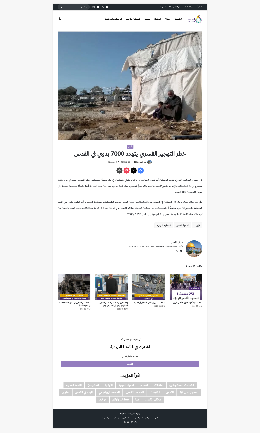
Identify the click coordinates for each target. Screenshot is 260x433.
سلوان (65, 392)
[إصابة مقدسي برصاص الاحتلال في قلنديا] (148, 287)
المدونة (157, 19)
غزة (137, 399)
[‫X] (134, 171)
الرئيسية (178, 19)
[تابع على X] (137, 162)
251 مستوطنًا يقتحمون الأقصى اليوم (187, 302)
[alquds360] (194, 19)
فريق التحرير (142, 162)
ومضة (147, 19)
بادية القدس (181, 225)
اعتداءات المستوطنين (181, 385)
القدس (170, 392)
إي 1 (196, 225)
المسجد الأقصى (135, 392)
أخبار (130, 146)
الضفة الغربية (74, 385)
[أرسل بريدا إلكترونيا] (135, 162)
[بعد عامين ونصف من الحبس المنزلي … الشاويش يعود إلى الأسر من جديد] (111, 287)
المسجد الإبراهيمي (109, 392)
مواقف (102, 399)
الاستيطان (93, 385)
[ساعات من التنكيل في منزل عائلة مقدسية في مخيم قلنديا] (74, 287)
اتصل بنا (163, 6)
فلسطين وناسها (133, 19)
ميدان (167, 19)
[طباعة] (119, 171)
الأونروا (109, 385)
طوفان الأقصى (153, 399)
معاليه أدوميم (163, 225)
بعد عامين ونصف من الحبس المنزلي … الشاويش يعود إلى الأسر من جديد (113, 304)
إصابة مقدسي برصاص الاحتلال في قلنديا (149, 302)
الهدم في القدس (84, 392)
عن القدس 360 (174, 6)
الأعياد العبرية (126, 385)
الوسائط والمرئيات (113, 19)
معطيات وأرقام (120, 399)
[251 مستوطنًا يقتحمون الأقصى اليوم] (186, 287)
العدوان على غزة (189, 392)
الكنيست (155, 392)
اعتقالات (158, 385)
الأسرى (144, 385)
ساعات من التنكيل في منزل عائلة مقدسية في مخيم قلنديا (74, 304)
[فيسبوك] (141, 171)
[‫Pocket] (127, 171)
